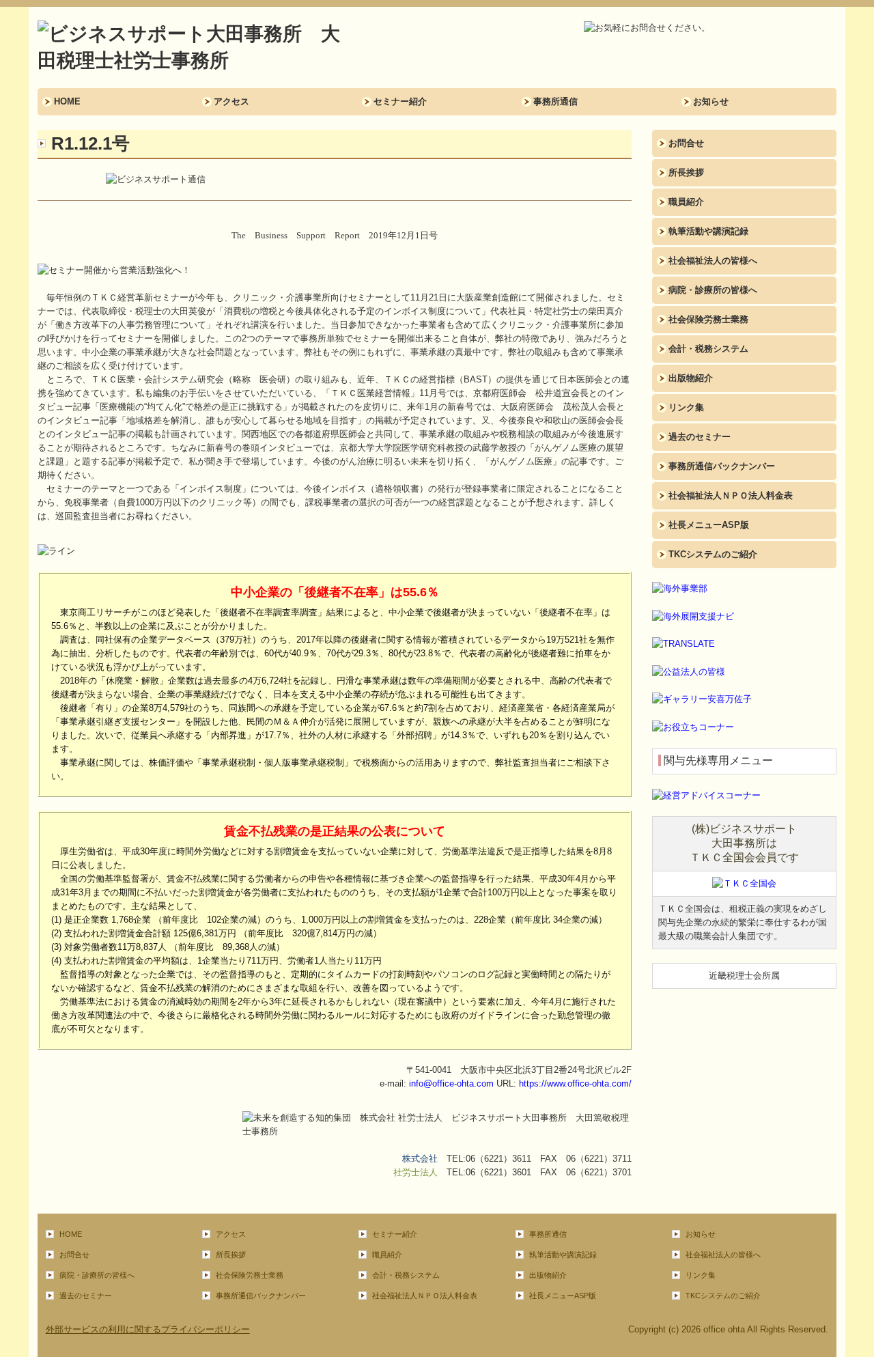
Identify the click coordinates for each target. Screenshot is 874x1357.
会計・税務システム (708, 349)
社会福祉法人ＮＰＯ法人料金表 (730, 495)
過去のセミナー (699, 437)
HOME (67, 101)
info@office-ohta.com (451, 1083)
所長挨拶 (686, 172)
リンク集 (686, 407)
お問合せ (686, 143)
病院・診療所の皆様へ (712, 290)
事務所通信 (555, 101)
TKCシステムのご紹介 (712, 554)
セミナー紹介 (400, 101)
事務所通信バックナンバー (721, 466)
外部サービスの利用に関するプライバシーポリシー (148, 1329)
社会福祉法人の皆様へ (712, 260)
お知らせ (711, 101)
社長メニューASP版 (708, 525)
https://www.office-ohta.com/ (575, 1083)
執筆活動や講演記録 (708, 231)
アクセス (231, 101)
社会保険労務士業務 (708, 319)
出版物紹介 (690, 378)
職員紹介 (686, 202)
